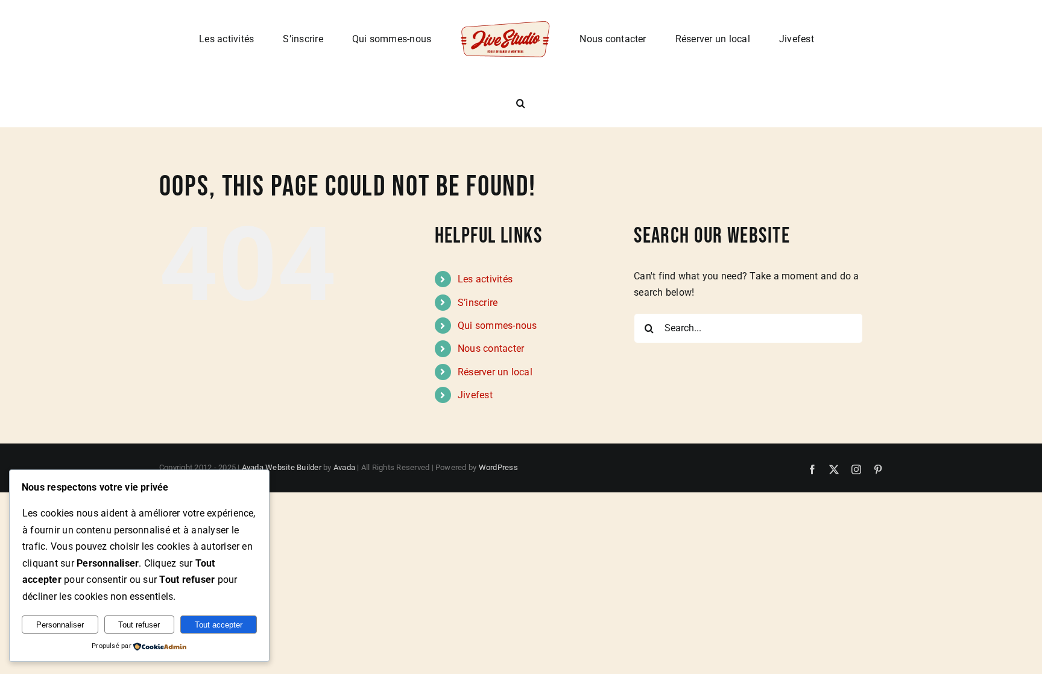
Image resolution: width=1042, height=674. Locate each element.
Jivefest (475, 395)
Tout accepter (218, 624)
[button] (786, 38)
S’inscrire (477, 302)
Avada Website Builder (281, 467)
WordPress (498, 467)
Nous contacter (491, 348)
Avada (344, 467)
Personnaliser (60, 624)
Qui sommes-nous (497, 325)
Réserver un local (495, 372)
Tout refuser (139, 624)
